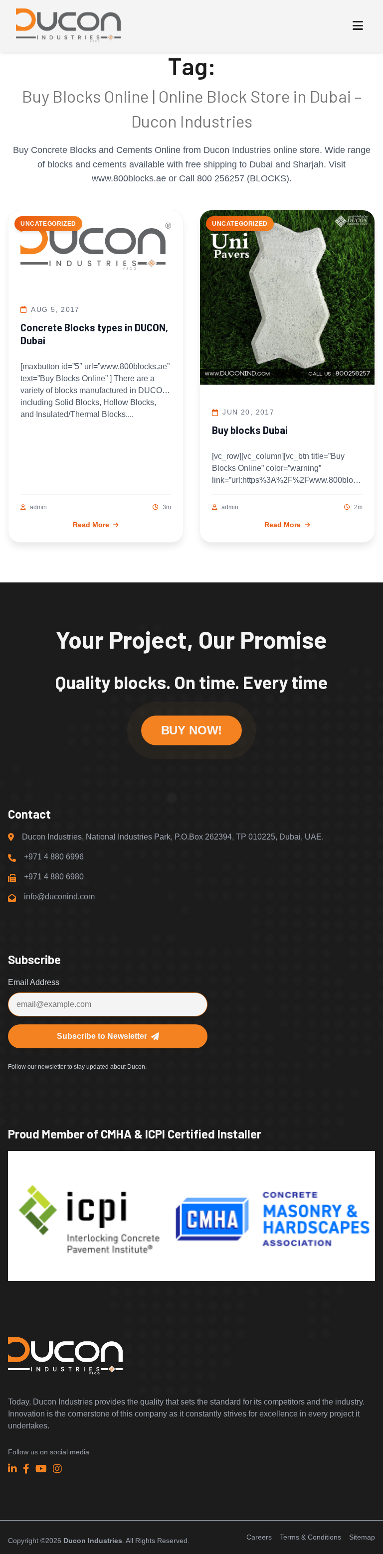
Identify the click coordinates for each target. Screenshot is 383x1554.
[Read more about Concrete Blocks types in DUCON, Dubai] (95, 247)
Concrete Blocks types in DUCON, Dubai (94, 333)
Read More (91, 525)
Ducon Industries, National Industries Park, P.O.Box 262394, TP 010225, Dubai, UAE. (173, 837)
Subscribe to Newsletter (102, 1036)
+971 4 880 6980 (54, 876)
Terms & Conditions (310, 1537)
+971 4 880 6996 (54, 856)
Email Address (33, 982)
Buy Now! (191, 730)
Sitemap (362, 1537)
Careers (259, 1537)
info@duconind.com (59, 896)
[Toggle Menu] (358, 25)
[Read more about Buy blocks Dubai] (287, 299)
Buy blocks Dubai (250, 430)
